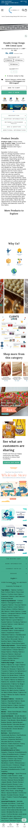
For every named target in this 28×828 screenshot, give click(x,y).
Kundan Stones (12, 795)
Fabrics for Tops (13, 665)
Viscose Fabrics (20, 605)
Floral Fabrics (21, 645)
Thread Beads (6, 729)
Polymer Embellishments (17, 752)
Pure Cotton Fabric (8, 592)
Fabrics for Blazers (17, 680)
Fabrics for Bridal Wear (9, 675)
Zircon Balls (12, 788)
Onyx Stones (14, 778)
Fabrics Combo (16, 590)
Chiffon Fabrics (17, 609)
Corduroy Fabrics (19, 622)
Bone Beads (21, 720)
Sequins (4, 752)
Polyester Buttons (15, 739)
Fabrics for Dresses (8, 669)
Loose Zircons (6, 765)
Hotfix (12, 763)
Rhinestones (19, 763)
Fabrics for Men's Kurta (9, 690)
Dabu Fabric (17, 641)
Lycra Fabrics (17, 620)
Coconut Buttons (8, 737)
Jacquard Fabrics (14, 613)
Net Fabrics (19, 618)
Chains (22, 754)
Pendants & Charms (14, 786)
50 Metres (14, 64)
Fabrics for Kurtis (17, 667)
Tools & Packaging (19, 797)
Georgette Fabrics (15, 603)
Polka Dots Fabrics (9, 648)
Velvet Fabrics (13, 616)
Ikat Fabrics (20, 596)
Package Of (14, 57)
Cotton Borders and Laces (16, 814)
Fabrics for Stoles (15, 688)
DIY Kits (5, 799)
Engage (13, 573)
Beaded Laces (15, 821)
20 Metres (19, 60)
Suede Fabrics (6, 622)
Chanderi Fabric (7, 630)
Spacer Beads (12, 793)
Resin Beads (17, 718)
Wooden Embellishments (10, 769)
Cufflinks (18, 746)
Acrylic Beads (20, 716)
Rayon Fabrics (7, 607)
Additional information (14, 130)
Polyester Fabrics (7, 618)
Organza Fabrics (7, 605)
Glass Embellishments (10, 754)
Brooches (5, 748)
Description (14, 115)
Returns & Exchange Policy (14, 122)
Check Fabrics (18, 650)
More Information (13, 563)
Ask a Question (14, 127)
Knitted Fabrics (6, 705)
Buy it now (14, 92)
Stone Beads (17, 729)
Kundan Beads (6, 724)
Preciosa (4, 767)
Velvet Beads (19, 727)
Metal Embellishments (9, 756)
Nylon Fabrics (6, 620)
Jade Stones (12, 776)
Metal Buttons (14, 733)
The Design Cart (13, 559)
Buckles (11, 746)
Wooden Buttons (7, 741)
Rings (22, 765)
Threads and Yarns (8, 808)
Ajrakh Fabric (6, 643)
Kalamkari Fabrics (7, 596)
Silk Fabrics (5, 611)
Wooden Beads (18, 724)
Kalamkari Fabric (13, 633)
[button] (13, 111)
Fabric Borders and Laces (11, 816)
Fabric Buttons (13, 744)
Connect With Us (13, 568)
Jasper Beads (6, 782)
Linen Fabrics (18, 607)
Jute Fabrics (18, 624)
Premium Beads (7, 598)
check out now (11, 462)
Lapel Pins (13, 748)
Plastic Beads (6, 718)
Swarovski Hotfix (15, 767)
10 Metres (8, 60)
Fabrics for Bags (18, 684)
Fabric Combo (19, 705)
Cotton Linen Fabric (15, 594)
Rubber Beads (6, 722)
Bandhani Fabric (13, 637)
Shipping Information (14, 119)
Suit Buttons (21, 735)
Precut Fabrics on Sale (9, 707)
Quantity (14, 69)
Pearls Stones (18, 782)
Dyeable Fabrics (14, 701)
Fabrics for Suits (13, 695)
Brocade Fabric (16, 639)
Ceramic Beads (7, 727)
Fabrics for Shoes (7, 686)
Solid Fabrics (7, 650)
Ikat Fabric (19, 628)
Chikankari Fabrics (8, 635)
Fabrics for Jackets (8, 682)
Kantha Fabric (6, 641)
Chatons (16, 765)
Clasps (3, 788)
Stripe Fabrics (6, 652)
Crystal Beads (12, 714)
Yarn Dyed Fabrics (14, 703)
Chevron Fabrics (7, 654)
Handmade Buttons (8, 735)
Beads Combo (6, 731)
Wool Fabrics (6, 609)
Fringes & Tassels (16, 806)
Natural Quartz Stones (9, 784)
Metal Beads (17, 722)
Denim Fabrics (6, 626)
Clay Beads (11, 720)
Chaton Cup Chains (15, 759)
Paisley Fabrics (18, 652)
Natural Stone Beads (15, 780)
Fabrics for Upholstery (17, 671)
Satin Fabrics (15, 611)
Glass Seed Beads (14, 712)
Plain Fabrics (21, 648)
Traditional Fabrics (8, 660)
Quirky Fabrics (13, 658)
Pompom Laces (7, 818)
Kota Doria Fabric (18, 643)
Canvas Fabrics (7, 624)
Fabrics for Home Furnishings (12, 673)
